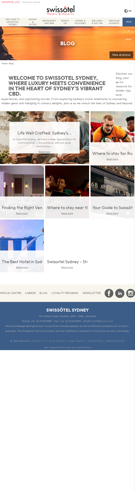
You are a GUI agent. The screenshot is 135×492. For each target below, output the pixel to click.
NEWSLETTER (92, 293)
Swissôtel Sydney (31, 2)
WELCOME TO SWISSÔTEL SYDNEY (13, 22)
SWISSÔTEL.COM (11, 2)
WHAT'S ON (65, 22)
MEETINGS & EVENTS (114, 22)
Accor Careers (57, 341)
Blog (43, 293)
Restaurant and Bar (49, 22)
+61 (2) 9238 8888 (41, 321)
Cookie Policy (96, 341)
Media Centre (10, 293)
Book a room (128, 23)
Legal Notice (76, 341)
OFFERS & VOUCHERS (80, 22)
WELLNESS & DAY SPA (97, 22)
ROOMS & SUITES (33, 22)
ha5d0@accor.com (102, 321)
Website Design (115, 341)
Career (30, 293)
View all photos (121, 55)
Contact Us (38, 341)
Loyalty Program (65, 293)
